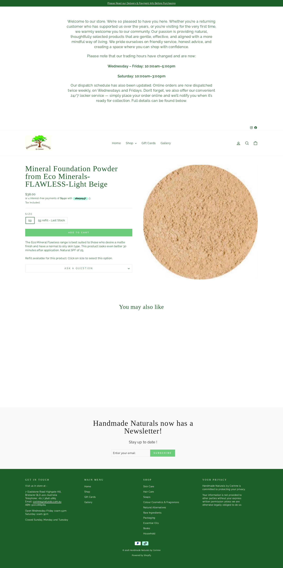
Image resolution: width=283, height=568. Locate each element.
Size (29, 214)
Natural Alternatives (154, 507)
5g (30, 220)
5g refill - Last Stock (51, 220)
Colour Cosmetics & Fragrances (161, 502)
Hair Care (148, 491)
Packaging (149, 517)
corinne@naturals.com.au (47, 501)
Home (116, 143)
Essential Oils (151, 523)
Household (149, 533)
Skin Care (148, 486)
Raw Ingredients (152, 512)
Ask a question (79, 268)
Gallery (166, 143)
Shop (130, 143)
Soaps (146, 497)
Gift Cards (149, 143)
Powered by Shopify (141, 555)
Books (146, 528)
